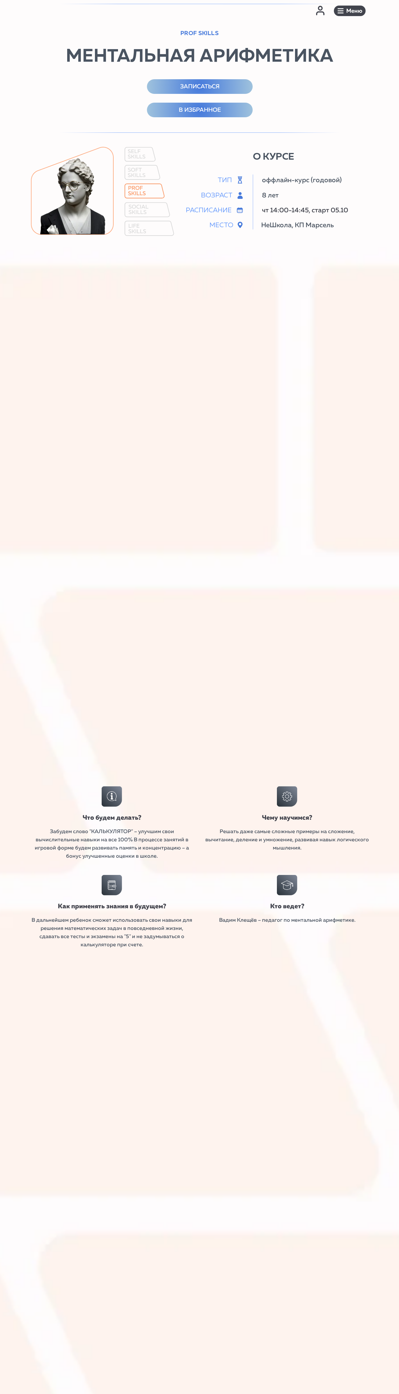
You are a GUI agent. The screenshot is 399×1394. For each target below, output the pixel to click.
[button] (350, 11)
